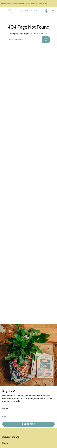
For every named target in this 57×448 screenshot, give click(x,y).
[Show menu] (4, 11)
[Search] (46, 39)
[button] (10, 11)
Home (5, 443)
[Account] (47, 11)
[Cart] (53, 11)
